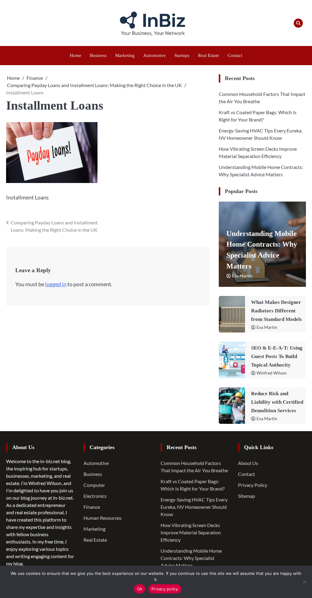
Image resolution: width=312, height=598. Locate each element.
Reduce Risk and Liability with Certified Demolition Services (277, 402)
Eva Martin (242, 275)
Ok (140, 588)
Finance (91, 507)
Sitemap (246, 496)
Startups (182, 55)
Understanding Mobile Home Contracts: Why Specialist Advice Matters (191, 558)
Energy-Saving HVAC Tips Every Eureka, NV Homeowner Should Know (194, 507)
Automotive (154, 55)
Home (75, 55)
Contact (235, 55)
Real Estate (208, 55)
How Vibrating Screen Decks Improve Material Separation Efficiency (191, 532)
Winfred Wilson (272, 372)
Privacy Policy (252, 485)
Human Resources (102, 518)
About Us (248, 463)
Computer (94, 485)
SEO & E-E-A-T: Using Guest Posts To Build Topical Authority (277, 356)
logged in (55, 284)
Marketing (125, 55)
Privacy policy (164, 588)
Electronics (95, 496)
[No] (304, 582)
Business (98, 55)
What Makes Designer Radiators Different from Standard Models (276, 310)
